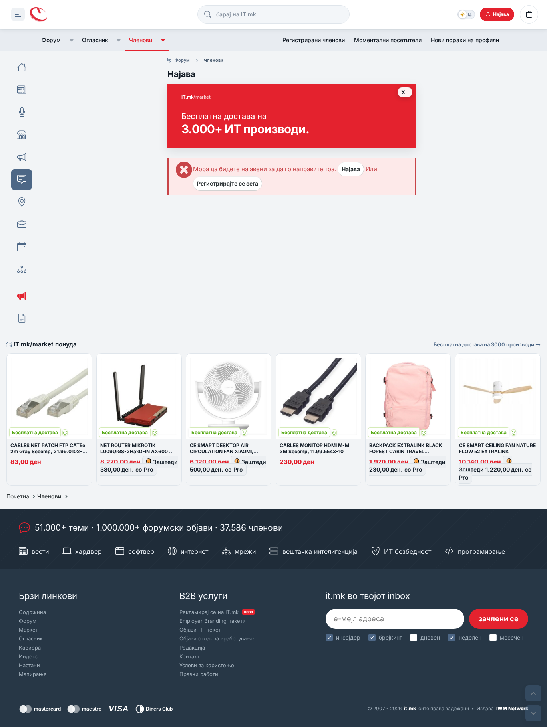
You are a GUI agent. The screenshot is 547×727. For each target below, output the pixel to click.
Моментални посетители (388, 39)
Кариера (30, 647)
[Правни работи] (21, 318)
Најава (351, 169)
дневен (430, 637)
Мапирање (33, 674)
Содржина (32, 612)
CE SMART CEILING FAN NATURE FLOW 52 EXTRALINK (497, 448)
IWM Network (512, 708)
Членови (140, 39)
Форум (51, 39)
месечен (511, 637)
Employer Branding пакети (212, 621)
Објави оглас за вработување (217, 638)
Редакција (192, 647)
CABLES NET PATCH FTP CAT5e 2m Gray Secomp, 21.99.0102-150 (47, 451)
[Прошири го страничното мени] (18, 14)
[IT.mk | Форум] (38, 14)
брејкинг (390, 637)
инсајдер (348, 637)
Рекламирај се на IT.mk (216, 612)
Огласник (95, 39)
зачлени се (499, 618)
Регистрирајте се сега (227, 183)
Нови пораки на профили (465, 39)
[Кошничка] (529, 14)
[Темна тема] (466, 14)
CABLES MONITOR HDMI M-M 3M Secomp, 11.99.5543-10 (314, 448)
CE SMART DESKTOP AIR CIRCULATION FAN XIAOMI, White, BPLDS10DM (221, 451)
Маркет (28, 629)
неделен (470, 637)
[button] (71, 40)
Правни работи (198, 674)
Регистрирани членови (313, 39)
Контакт (189, 656)
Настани (29, 665)
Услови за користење (206, 665)
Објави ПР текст (200, 629)
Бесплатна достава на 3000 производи (484, 344)
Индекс (28, 656)
